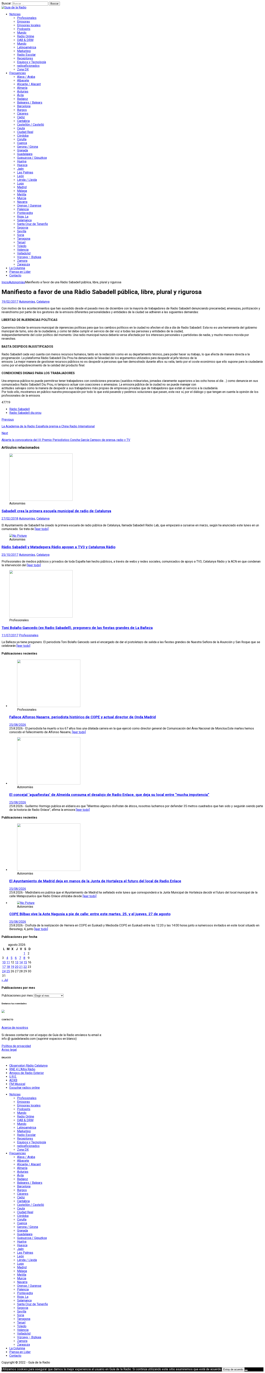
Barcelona (23, 106)
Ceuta (21, 128)
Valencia (23, 250)
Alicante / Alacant (29, 84)
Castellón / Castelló (30, 124)
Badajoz (22, 99)
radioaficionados (28, 66)
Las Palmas (25, 172)
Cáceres (22, 113)
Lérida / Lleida (27, 180)
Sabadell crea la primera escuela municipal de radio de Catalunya (56, 511)
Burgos (22, 110)
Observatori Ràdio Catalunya (28, 1065)
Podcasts (23, 29)
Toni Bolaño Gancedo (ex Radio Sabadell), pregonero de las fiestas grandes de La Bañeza (77, 628)
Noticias (15, 14)
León (20, 176)
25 (8, 971)
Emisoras (23, 21)
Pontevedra (25, 213)
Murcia (21, 198)
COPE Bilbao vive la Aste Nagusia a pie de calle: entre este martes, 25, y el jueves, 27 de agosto (90, 914)
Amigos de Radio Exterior (26, 1073)
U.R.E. (13, 1076)
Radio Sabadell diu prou (25, 413)
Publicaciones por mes (17, 995)
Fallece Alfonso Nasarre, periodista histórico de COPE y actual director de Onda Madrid (82, 717)
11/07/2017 (10, 635)
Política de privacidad (16, 1046)
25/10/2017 (10, 555)
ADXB (13, 1080)
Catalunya (42, 301)
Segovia (22, 227)
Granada (22, 150)
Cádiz (21, 117)
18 (8, 967)
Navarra (22, 202)
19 (12, 967)
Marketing (24, 51)
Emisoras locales (29, 25)
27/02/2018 (10, 518)
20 (16, 967)
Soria (20, 235)
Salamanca (24, 220)
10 (4, 962)
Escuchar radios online (24, 1087)
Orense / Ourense (29, 205)
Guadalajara (24, 154)
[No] (246, 1370)
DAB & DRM (25, 40)
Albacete (23, 80)
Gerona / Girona (27, 147)
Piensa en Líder (20, 272)
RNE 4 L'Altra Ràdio (22, 1069)
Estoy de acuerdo (233, 1369)
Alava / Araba (26, 77)
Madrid (22, 187)
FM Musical (17, 1084)
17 (4, 967)
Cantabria (23, 121)
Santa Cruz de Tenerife (32, 224)
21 (21, 967)
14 (21, 962)
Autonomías (27, 301)
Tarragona (23, 239)
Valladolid (23, 253)
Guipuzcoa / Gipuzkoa (32, 158)
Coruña (21, 139)
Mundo (21, 32)
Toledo (21, 246)
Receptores (25, 58)
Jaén (20, 169)
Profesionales (26, 18)
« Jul (5, 980)
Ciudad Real (25, 132)
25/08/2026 (17, 725)
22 (25, 967)
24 (4, 971)
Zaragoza (23, 264)
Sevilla (21, 231)
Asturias (22, 91)
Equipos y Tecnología (31, 62)
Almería (22, 88)
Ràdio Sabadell (19, 409)
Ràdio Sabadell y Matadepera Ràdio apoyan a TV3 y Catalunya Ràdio (58, 547)
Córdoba (23, 135)
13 (16, 962)
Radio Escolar (26, 55)
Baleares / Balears (29, 102)
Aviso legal (9, 1050)
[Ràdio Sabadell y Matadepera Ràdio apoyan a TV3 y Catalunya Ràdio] (18, 536)
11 (8, 962)
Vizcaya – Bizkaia (29, 257)
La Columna (17, 268)
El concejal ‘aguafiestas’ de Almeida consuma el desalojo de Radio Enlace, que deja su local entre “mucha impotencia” (109, 795)
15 (25, 962)
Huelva (21, 161)
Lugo (20, 183)
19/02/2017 (10, 301)
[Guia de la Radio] (14, 7)
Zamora (22, 261)
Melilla (21, 194)
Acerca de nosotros (15, 1027)
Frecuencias (17, 73)
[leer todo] (41, 529)
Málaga (22, 191)
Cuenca (22, 143)
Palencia (23, 209)
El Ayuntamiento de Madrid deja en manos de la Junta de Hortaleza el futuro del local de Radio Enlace (95, 881)
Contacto (15, 275)
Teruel (21, 242)
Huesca (22, 165)
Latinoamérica (26, 47)
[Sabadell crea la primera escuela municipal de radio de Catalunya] (41, 500)
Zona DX (23, 69)
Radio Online (25, 36)
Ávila (20, 95)
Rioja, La (22, 216)
